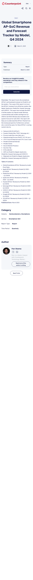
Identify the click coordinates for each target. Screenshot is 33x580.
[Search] (26, 8)
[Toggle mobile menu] (30, 8)
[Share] (22, 8)
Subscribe (16, 92)
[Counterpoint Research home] (8, 3)
